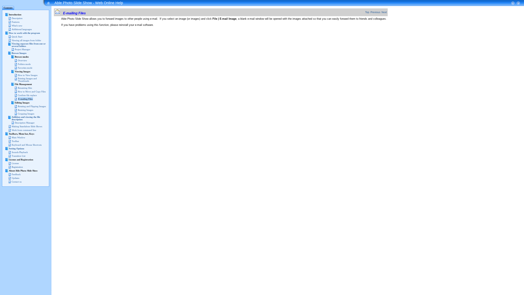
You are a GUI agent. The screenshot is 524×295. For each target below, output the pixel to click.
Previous (375, 12)
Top (367, 12)
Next (384, 12)
